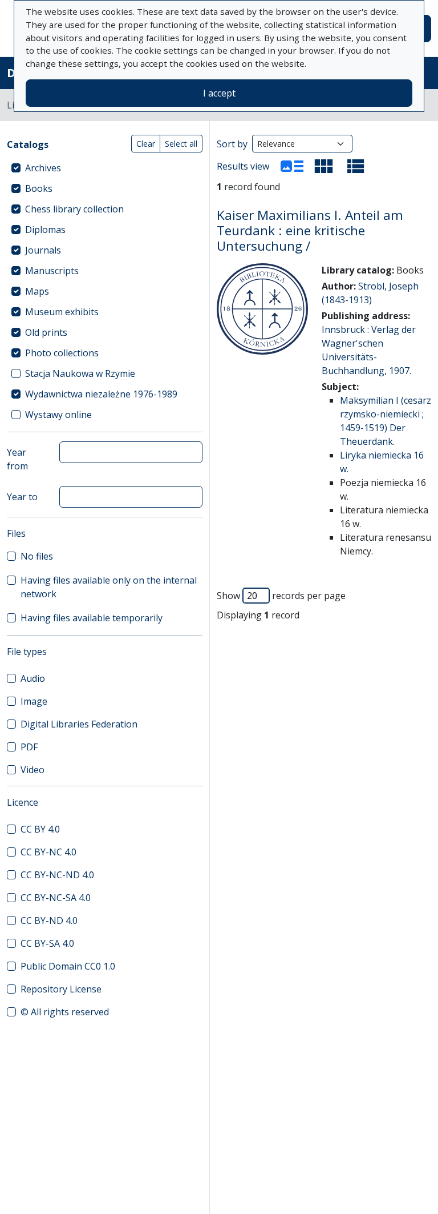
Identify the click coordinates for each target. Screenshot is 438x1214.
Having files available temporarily (92, 618)
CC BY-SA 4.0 (47, 943)
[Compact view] (324, 166)
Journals (43, 250)
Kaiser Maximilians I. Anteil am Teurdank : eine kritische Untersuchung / (310, 230)
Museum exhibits (62, 311)
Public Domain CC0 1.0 (68, 966)
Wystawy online (58, 414)
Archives (43, 168)
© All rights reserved (65, 1012)
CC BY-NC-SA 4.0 (56, 897)
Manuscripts (52, 270)
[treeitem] (104, 168)
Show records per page (281, 595)
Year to (22, 497)
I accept (219, 93)
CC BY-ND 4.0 (49, 920)
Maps (37, 291)
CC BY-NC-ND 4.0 (57, 875)
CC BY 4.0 (40, 829)
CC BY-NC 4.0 (48, 852)
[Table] (356, 166)
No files (37, 556)
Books (38, 188)
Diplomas (45, 229)
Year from (17, 459)
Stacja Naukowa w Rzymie (80, 373)
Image (34, 701)
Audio (33, 678)
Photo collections (62, 353)
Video (32, 769)
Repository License (61, 989)
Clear (145, 143)
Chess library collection (74, 209)
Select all (181, 143)
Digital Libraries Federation (79, 724)
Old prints (46, 332)
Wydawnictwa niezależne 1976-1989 (101, 394)
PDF (29, 747)
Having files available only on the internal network (109, 587)
